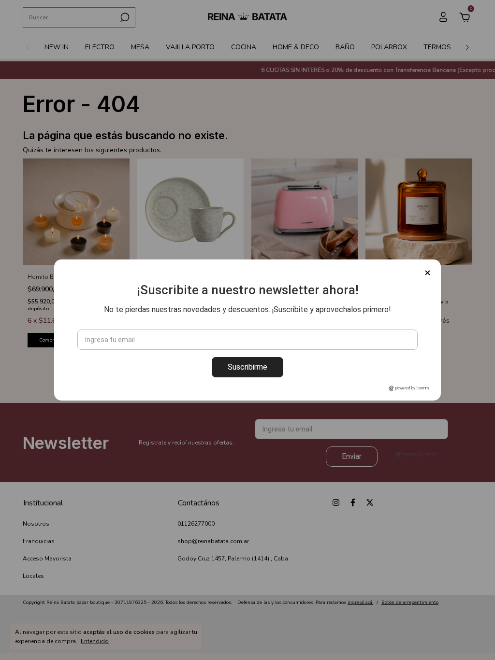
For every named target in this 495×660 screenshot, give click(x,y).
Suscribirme (247, 367)
